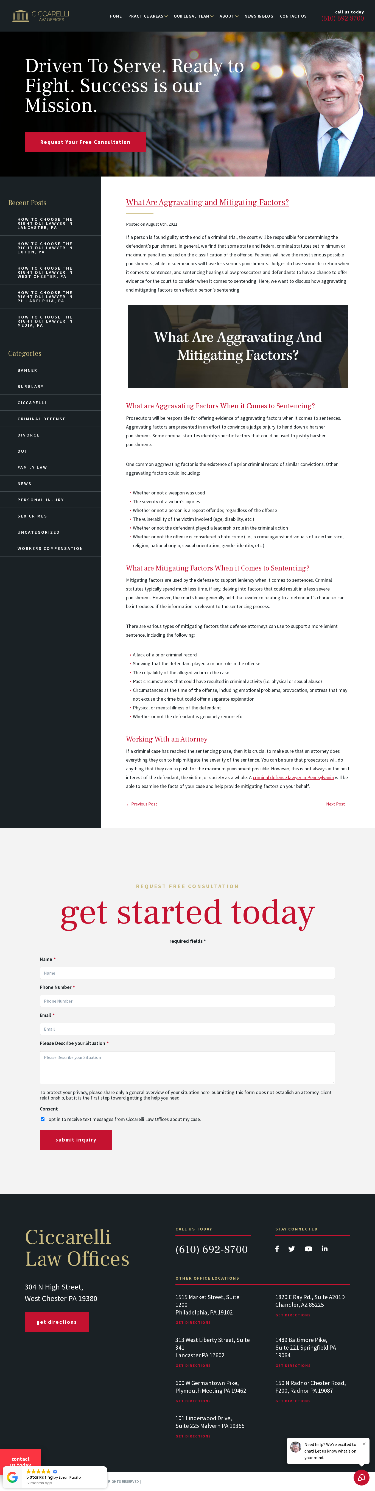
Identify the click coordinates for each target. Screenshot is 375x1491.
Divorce (29, 435)
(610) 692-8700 (211, 1250)
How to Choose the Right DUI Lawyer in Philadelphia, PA (45, 296)
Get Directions (57, 1322)
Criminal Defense (42, 418)
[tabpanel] (212, 1314)
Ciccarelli (32, 402)
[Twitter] (292, 1250)
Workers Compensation (50, 548)
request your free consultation (85, 142)
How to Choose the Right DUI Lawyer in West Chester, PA (45, 272)
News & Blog (259, 16)
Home (116, 16)
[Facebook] (277, 1250)
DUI (22, 451)
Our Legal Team (191, 16)
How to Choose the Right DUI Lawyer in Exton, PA (45, 247)
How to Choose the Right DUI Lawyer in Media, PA (45, 321)
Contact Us (293, 16)
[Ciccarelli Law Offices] (40, 16)
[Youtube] (309, 1250)
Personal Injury (41, 499)
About (227, 16)
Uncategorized (39, 532)
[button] (107, 1467)
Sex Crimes (32, 516)
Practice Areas (145, 16)
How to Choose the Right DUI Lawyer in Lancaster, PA (45, 223)
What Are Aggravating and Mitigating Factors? (207, 202)
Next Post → (338, 804)
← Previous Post (141, 804)
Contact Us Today (20, 1462)
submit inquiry (76, 1139)
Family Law (32, 467)
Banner (28, 370)
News (25, 483)
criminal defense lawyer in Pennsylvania (293, 777)
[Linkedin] (325, 1250)
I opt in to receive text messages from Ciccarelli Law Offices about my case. (123, 1119)
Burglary (31, 386)
